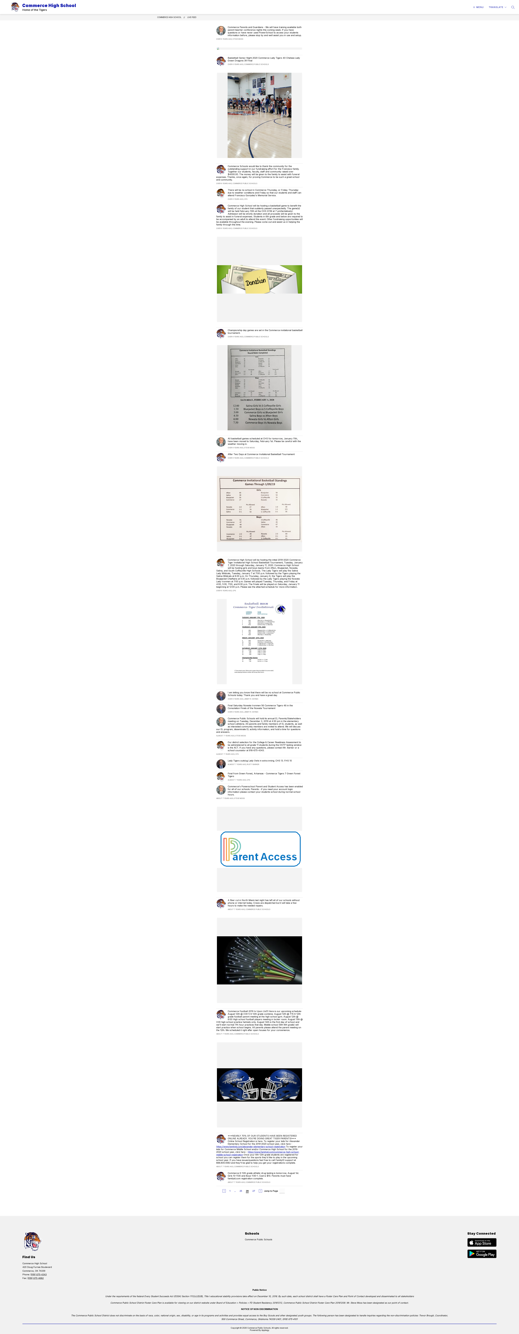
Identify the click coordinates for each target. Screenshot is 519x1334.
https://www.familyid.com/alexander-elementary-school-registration (250, 1146)
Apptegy (265, 1330)
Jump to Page (271, 1191)
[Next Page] (260, 1191)
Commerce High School (169, 17)
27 (253, 1191)
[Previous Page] (224, 1191)
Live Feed (191, 17)
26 (247, 1191)
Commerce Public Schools (258, 1239)
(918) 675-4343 (38, 1274)
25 (241, 1191)
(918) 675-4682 (35, 1278)
